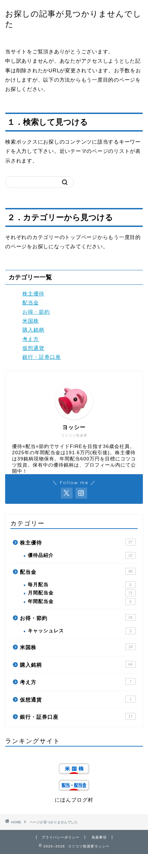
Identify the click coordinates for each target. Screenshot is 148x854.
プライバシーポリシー (61, 837)
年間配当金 (79, 601)
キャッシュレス (79, 630)
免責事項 (99, 837)
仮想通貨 (33, 348)
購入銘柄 (33, 330)
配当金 (30, 302)
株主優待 (33, 293)
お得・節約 (36, 312)
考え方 (30, 339)
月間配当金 (80, 592)
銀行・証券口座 (41, 357)
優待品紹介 (80, 555)
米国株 (30, 321)
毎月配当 (79, 584)
